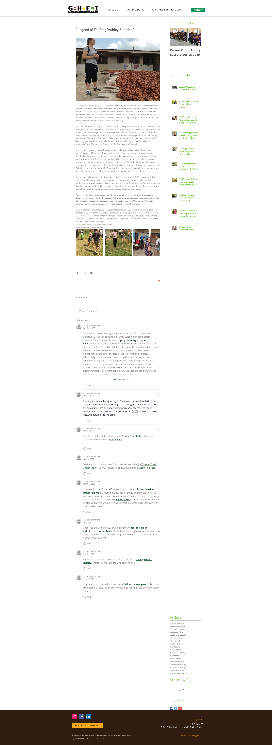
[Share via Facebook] (77, 272)
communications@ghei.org (191, 735)
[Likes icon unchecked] (85, 385)
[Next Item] (196, 37)
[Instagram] (74, 716)
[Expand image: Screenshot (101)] (118, 242)
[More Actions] (158, 327)
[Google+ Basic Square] (180, 708)
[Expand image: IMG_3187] (146, 242)
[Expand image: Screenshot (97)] (89, 242)
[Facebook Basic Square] (171, 708)
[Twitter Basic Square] (175, 708)
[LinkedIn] (88, 716)
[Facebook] (81, 716)
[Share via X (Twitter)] (84, 272)
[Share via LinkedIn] (91, 272)
